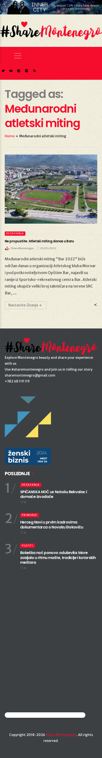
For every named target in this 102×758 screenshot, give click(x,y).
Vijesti (27, 545)
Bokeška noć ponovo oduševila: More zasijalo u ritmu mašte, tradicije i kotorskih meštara (58, 557)
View (48, 189)
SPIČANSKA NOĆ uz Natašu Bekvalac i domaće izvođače (53, 494)
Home (9, 136)
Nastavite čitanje (23, 305)
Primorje (29, 515)
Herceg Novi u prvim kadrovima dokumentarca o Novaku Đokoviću (51, 524)
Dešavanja (15, 233)
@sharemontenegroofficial (25, 715)
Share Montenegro (61, 735)
